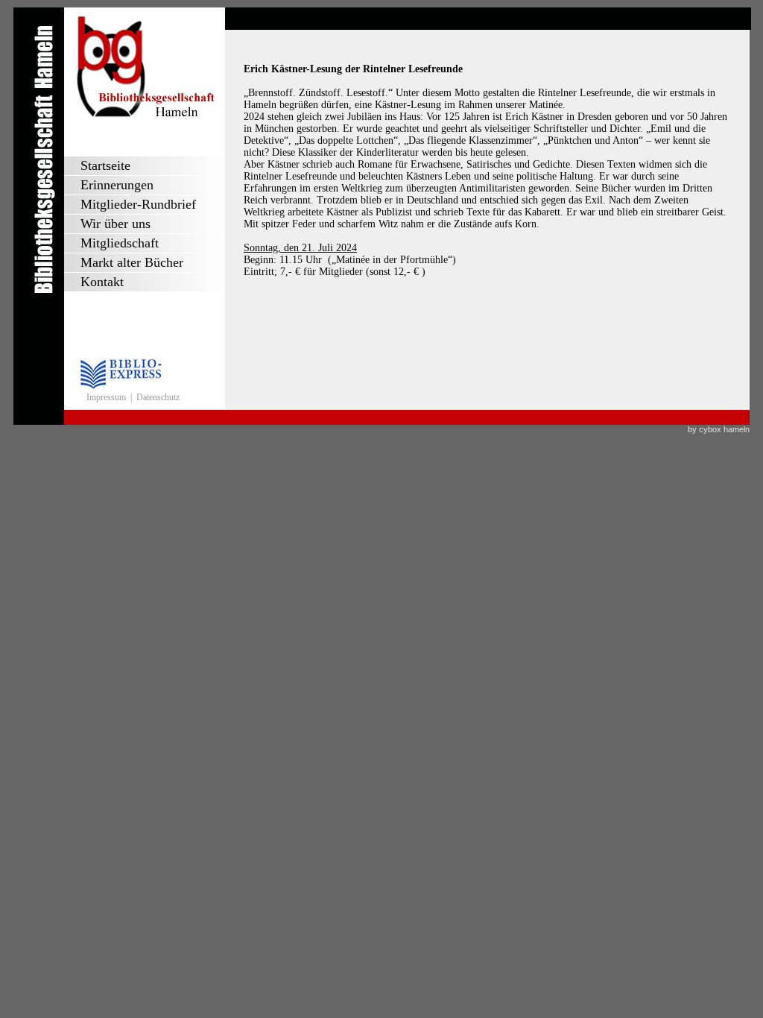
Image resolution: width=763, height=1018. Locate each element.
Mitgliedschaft (119, 242)
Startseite (105, 165)
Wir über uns (115, 223)
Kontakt (102, 281)
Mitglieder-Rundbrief (138, 204)
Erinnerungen (116, 184)
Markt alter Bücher (131, 262)
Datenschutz (158, 397)
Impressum (106, 397)
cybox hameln (724, 429)
